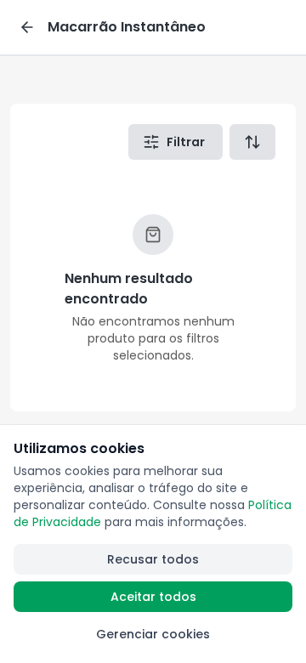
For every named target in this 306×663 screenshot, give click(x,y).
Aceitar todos (153, 596)
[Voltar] (27, 27)
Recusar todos (153, 559)
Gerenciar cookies (153, 634)
